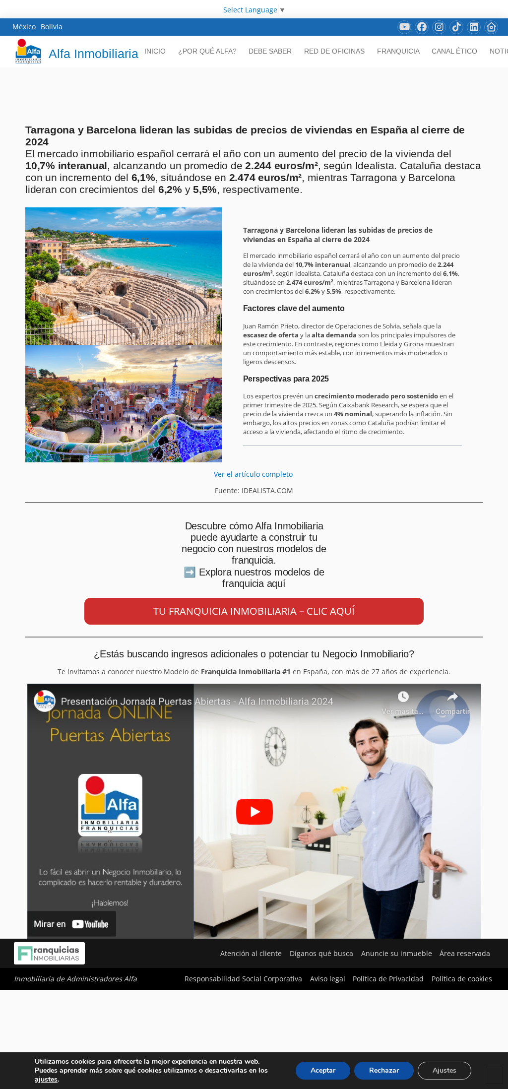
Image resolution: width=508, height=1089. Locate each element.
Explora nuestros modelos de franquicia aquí (261, 578)
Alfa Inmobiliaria (93, 54)
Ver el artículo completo (254, 474)
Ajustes (444, 1070)
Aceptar (323, 1070)
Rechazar (384, 1070)
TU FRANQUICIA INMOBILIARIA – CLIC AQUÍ (254, 611)
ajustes (46, 1079)
